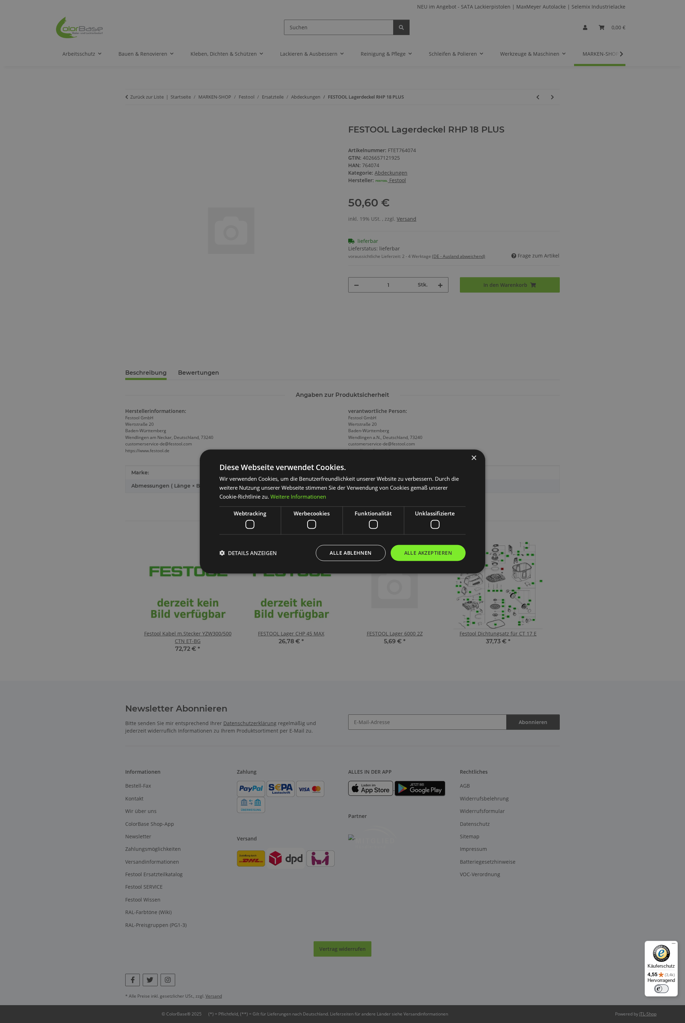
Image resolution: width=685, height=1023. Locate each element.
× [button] (473, 458)
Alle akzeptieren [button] (428, 552)
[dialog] (342, 512)
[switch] (661, 988)
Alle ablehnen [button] (350, 552)
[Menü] (673, 945)
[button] (248, 553)
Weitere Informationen (298, 496)
